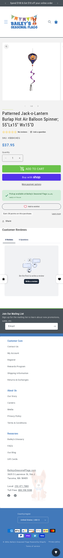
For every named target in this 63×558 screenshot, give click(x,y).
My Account (13, 353)
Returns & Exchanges (17, 380)
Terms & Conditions (17, 423)
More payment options (31, 184)
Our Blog (11, 452)
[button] (6, 22)
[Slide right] (38, 106)
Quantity (6, 152)
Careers (11, 403)
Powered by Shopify (38, 542)
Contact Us (12, 346)
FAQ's (10, 446)
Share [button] (8, 221)
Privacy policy (54, 542)
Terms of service (33, 546)
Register (11, 360)
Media (10, 409)
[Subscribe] (54, 326)
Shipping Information (17, 373)
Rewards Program (16, 366)
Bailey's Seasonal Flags (19, 542)
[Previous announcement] (5, 3)
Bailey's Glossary (15, 439)
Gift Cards (12, 459)
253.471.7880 (22, 486)
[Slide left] (25, 106)
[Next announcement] (57, 3)
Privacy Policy (14, 416)
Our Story (12, 396)
